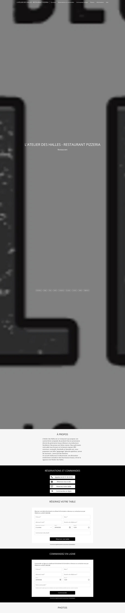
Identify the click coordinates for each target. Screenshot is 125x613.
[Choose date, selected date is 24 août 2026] (69, 527)
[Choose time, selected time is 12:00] (88, 527)
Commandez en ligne (82, 2)
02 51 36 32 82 (46, 513)
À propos (53, 2)
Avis (107, 2)
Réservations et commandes (66, 2)
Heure (75, 525)
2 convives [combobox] (38, 527)
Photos (92, 2)
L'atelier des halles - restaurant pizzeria (32, 2)
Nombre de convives (40, 525)
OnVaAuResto (72, 544)
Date (56, 525)
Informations (100, 2)
